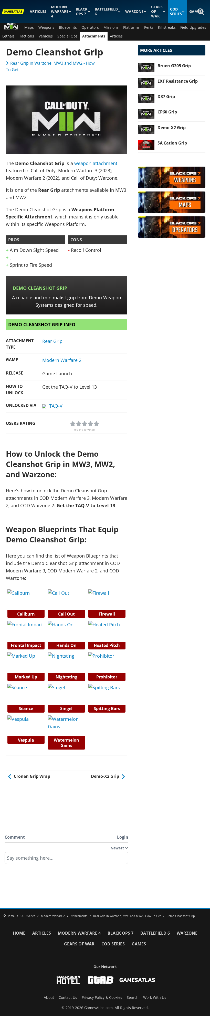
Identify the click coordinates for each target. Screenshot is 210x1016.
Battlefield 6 (106, 11)
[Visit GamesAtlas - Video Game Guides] (137, 980)
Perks (148, 27)
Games (195, 11)
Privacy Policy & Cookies (102, 997)
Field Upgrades (193, 27)
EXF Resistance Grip (178, 81)
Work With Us (154, 997)
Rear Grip (52, 341)
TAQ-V (55, 406)
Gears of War (157, 11)
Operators (90, 27)
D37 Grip (166, 96)
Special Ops (67, 36)
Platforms (131, 27)
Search (133, 997)
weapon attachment (95, 163)
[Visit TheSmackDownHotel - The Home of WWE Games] (68, 980)
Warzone (134, 11)
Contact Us (68, 997)
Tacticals (26, 36)
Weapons (46, 27)
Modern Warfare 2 (61, 360)
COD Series (176, 11)
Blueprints (68, 27)
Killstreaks (167, 27)
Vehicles (46, 36)
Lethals (8, 36)
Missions (111, 27)
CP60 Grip (167, 112)
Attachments (93, 36)
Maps (29, 27)
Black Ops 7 (81, 11)
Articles (38, 11)
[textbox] (66, 860)
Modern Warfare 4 (59, 11)
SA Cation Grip (172, 143)
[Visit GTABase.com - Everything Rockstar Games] (100, 980)
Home (19, 933)
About (49, 997)
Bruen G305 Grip (174, 66)
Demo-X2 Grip (172, 127)
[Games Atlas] (13, 11)
